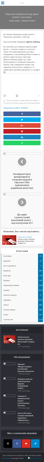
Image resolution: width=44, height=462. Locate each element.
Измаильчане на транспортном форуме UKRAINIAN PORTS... (25, 383)
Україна (25, 108)
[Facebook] (17, 443)
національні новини (12, 108)
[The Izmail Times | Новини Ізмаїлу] (22, 2)
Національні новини (24, 237)
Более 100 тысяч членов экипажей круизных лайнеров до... (25, 416)
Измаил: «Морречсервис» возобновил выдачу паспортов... (26, 367)
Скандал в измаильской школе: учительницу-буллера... (24, 401)
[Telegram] (35, 443)
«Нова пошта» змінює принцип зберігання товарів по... (26, 241)
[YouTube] (26, 443)
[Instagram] (8, 443)
